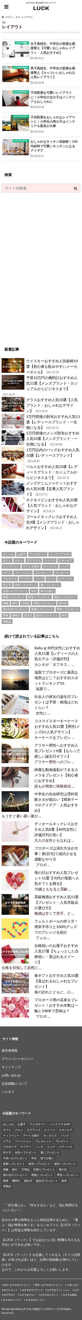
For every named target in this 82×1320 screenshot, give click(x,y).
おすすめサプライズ (32, 1290)
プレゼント (62, 572)
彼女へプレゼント (39, 597)
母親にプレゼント (42, 609)
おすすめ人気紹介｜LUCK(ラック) (40, 1308)
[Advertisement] (36, 267)
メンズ (39, 578)
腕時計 (16, 615)
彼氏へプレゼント (65, 597)
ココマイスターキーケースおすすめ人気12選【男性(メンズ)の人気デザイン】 (57, 726)
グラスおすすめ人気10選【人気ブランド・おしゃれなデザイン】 (52, 405)
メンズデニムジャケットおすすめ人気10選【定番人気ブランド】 (51, 488)
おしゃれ (8, 554)
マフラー (25, 578)
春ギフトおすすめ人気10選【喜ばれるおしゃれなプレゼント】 (56, 981)
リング (51, 578)
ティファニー (11, 566)
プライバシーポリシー (17, 1059)
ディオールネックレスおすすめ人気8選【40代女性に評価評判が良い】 (56, 829)
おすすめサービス (35, 1299)
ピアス (7, 572)
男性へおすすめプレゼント (48, 1284)
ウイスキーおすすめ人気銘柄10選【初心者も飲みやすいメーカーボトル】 (52, 366)
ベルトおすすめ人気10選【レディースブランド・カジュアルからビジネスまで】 (52, 472)
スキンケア (65, 560)
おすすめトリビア (12, 1299)
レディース (65, 578)
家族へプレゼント (14, 597)
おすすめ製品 (70, 1294)
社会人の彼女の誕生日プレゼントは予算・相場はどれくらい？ (56, 702)
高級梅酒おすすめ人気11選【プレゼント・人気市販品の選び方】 (56, 902)
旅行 (15, 603)
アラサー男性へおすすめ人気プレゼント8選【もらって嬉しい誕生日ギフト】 (57, 750)
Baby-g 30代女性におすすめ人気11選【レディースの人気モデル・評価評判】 (57, 653)
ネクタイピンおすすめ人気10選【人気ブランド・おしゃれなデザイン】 (52, 505)
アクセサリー (38, 554)
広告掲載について (14, 1083)
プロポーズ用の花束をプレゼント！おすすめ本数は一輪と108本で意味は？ (56, 1005)
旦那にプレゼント (44, 603)
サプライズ (34, 560)
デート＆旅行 (31, 566)
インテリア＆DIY (60, 554)
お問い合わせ (11, 1075)
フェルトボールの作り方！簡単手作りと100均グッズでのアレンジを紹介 (56, 926)
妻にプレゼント (50, 584)
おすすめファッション (58, 1290)
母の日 (63, 603)
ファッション (23, 572)
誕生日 (28, 615)
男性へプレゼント (68, 609)
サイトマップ (11, 1067)
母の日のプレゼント (15, 609)
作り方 (7, 584)
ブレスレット (43, 572)
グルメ (19, 560)
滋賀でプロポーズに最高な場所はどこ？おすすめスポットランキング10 (56, 677)
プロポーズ (10, 578)
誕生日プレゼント (47, 615)
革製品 (7, 621)
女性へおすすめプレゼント (17, 1284)
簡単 (5, 615)
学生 (34, 591)
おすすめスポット (49, 1294)
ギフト (7, 560)
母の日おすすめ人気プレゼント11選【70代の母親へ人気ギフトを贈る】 (56, 878)
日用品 (25, 603)
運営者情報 (10, 1050)
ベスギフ (8, 1092)
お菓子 (22, 554)
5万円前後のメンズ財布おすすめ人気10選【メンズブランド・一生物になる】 (52, 438)
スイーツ (49, 560)
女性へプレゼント (26, 584)
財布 (64, 615)
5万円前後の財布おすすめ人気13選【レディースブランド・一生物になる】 (53, 422)
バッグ (65, 566)
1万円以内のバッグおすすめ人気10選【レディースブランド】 (52, 455)
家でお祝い (47, 591)
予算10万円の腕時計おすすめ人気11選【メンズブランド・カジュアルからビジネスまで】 (40, 385)
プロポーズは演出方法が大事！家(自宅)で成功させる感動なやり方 (56, 853)
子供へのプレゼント (15, 591)
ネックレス (50, 566)
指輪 (5, 603)
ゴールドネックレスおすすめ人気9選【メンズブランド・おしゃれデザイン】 (52, 522)
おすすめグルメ (28, 1294)
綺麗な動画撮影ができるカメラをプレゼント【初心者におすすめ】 (56, 775)
